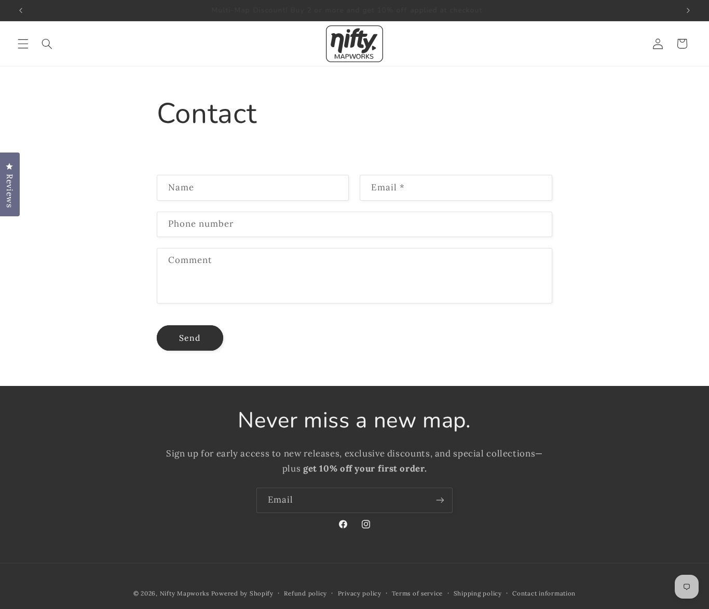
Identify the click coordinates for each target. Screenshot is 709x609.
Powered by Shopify (242, 593)
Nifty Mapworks (184, 593)
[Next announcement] (688, 10)
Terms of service (417, 593)
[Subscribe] (440, 500)
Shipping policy (478, 593)
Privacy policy (359, 593)
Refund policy (305, 593)
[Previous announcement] (20, 10)
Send (189, 338)
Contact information (544, 593)
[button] (23, 44)
